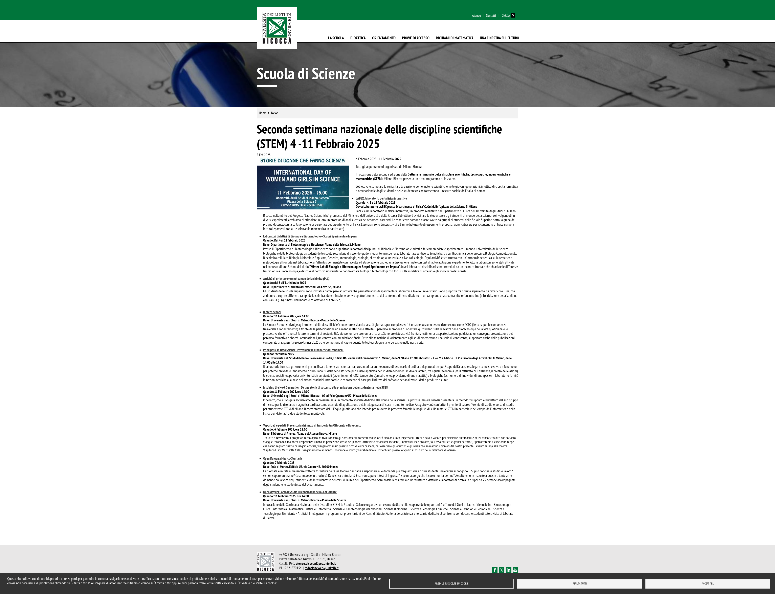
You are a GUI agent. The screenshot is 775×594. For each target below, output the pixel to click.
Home (262, 113)
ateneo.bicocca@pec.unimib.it (316, 563)
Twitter (501, 570)
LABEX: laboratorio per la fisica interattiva (381, 198)
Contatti (491, 15)
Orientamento (384, 38)
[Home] (277, 28)
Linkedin (508, 570)
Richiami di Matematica (454, 38)
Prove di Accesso (415, 38)
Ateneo (476, 15)
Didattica (358, 38)
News (274, 113)
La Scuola (336, 38)
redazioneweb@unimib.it (321, 568)
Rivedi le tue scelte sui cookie (451, 583)
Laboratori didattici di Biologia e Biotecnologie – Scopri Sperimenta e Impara (310, 236)
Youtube (515, 570)
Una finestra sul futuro (499, 38)
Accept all (708, 583)
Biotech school (272, 312)
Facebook (494, 570)
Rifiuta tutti (580, 583)
